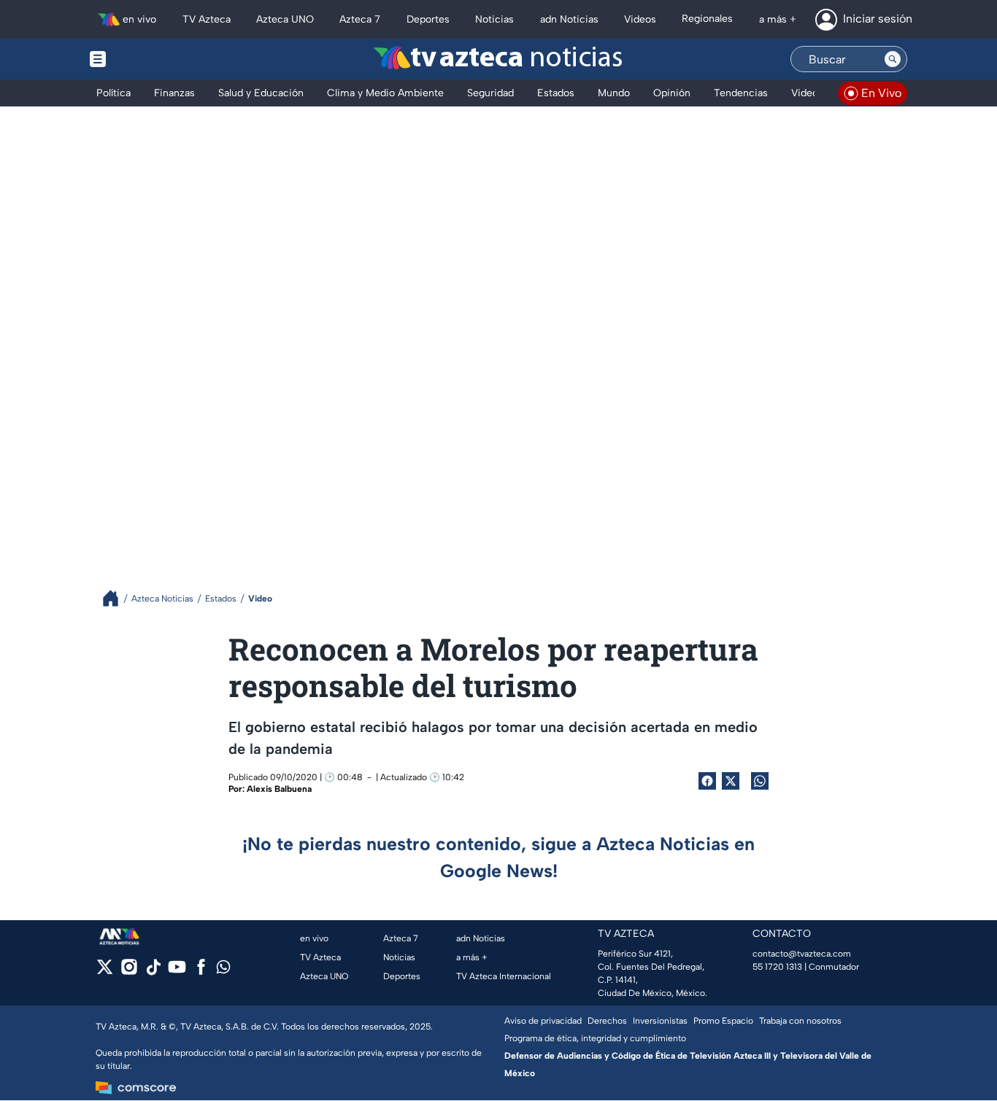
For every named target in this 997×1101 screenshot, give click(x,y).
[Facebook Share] (707, 781)
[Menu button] (148, 59)
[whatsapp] (223, 970)
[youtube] (177, 972)
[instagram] (129, 972)
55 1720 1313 (777, 967)
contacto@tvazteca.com (801, 954)
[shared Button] (760, 781)
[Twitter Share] (730, 781)
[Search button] (893, 59)
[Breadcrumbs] (116, 598)
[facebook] (201, 972)
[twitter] (105, 972)
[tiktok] (153, 972)
